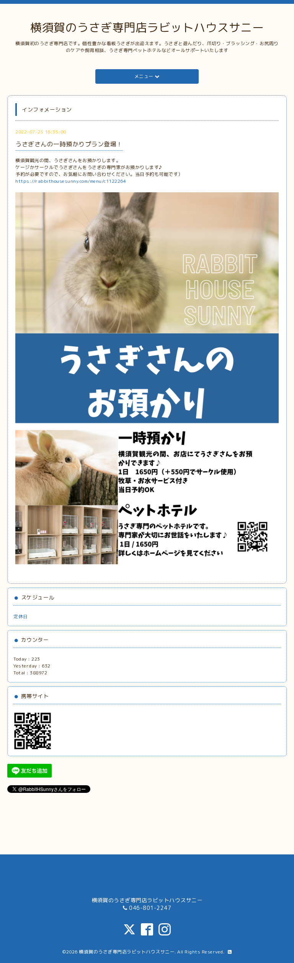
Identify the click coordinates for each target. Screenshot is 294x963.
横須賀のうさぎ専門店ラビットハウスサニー (147, 27)
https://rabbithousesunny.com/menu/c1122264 (70, 181)
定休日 (20, 616)
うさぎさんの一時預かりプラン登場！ (69, 144)
